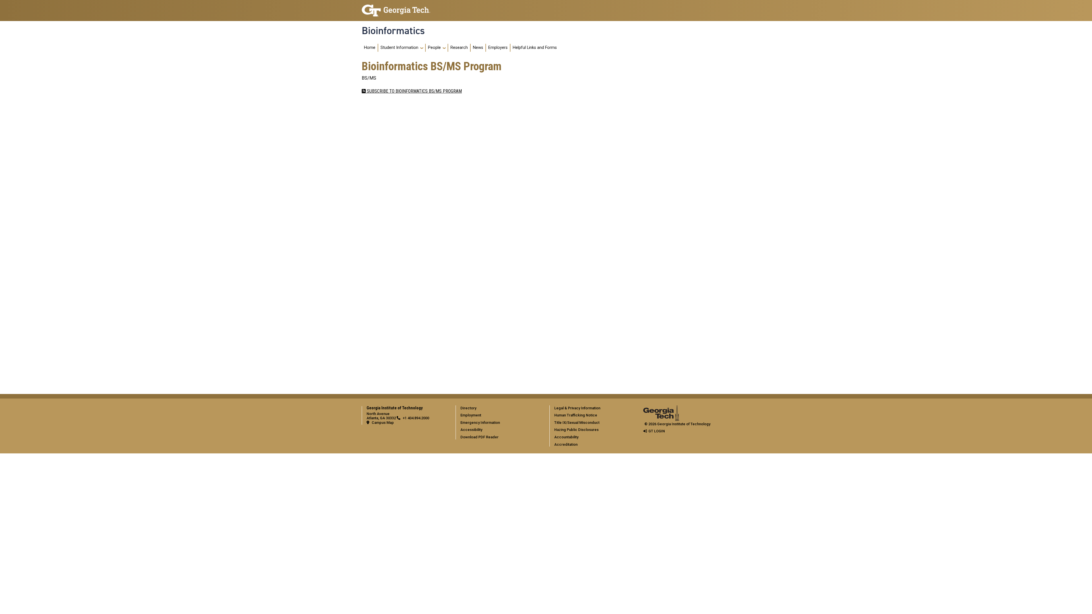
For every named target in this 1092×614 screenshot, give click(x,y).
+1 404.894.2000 (416, 418)
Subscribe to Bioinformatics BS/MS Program (414, 91)
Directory (468, 408)
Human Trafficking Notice (575, 415)
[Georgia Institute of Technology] (396, 8)
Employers (498, 47)
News (478, 47)
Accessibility (471, 430)
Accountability (566, 437)
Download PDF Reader (479, 437)
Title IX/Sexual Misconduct (576, 422)
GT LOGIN (656, 431)
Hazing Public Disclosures (576, 430)
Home (369, 47)
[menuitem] (501, 407)
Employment (470, 415)
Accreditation (566, 444)
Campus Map (383, 422)
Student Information (399, 47)
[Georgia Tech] (661, 409)
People (434, 47)
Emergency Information (480, 422)
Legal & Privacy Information (577, 408)
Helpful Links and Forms (535, 47)
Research (459, 47)
